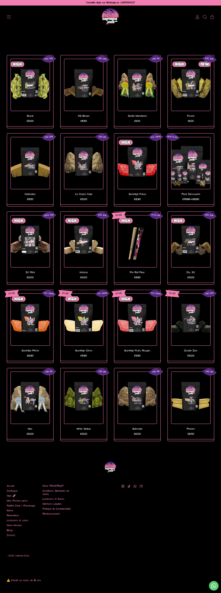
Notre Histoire (14, 525)
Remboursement (51, 514)
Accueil (10, 486)
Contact (11, 535)
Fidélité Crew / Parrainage (21, 506)
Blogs (10, 530)
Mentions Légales (52, 504)
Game (10, 511)
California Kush (22, 556)
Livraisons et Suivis (53, 499)
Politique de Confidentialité (57, 509)
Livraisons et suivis (17, 520)
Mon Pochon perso (17, 501)
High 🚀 (11, 496)
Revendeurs (13, 515)
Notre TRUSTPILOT (53, 486)
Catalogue (12, 491)
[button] (205, 16)
